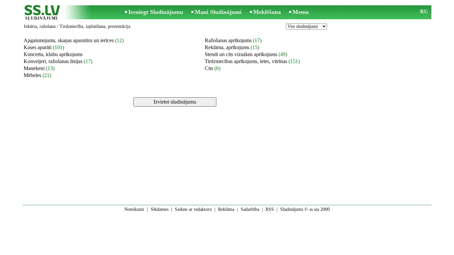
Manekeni (34, 68)
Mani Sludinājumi (218, 12)
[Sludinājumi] (41, 13)
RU (424, 11)
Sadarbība (250, 209)
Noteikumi (134, 209)
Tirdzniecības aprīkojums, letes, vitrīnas (246, 61)
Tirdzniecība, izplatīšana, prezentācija (94, 26)
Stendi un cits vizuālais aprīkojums (241, 54)
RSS (270, 209)
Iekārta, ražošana (40, 26)
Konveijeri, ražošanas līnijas (53, 61)
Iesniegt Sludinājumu (155, 12)
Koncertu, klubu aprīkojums (53, 54)
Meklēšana (267, 12)
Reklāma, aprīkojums (227, 47)
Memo (300, 12)
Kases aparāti (38, 47)
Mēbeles (32, 75)
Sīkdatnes (160, 209)
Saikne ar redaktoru (193, 209)
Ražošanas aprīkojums (228, 40)
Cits (209, 68)
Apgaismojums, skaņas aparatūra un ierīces (69, 40)
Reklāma (226, 209)
